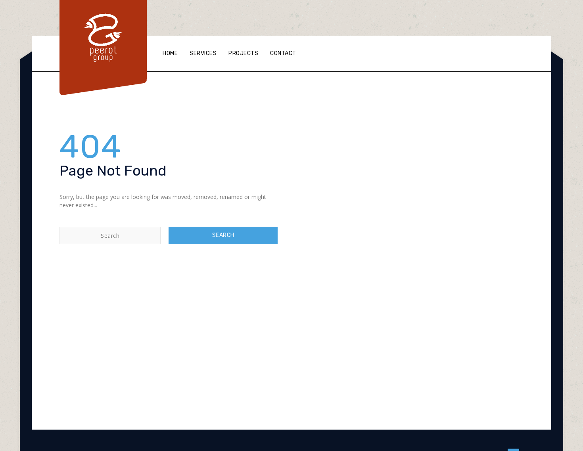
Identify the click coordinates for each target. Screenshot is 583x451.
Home (170, 53)
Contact (283, 53)
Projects (243, 53)
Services (203, 53)
